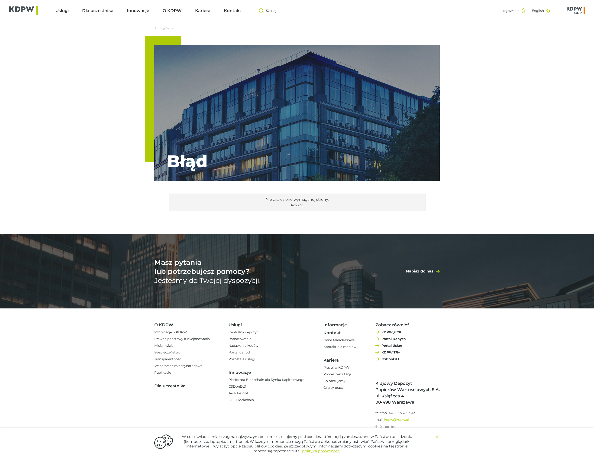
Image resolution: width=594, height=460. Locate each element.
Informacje (335, 324)
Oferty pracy (333, 387)
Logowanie (510, 11)
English (538, 11)
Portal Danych (393, 339)
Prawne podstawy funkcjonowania (182, 339)
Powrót (297, 205)
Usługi (62, 10)
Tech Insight (238, 393)
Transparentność (167, 359)
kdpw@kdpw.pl (396, 420)
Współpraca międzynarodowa (178, 366)
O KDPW (172, 10)
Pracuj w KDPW (336, 367)
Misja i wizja (164, 345)
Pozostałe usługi (242, 359)
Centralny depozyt (243, 332)
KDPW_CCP (391, 332)
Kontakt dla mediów (339, 347)
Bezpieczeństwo (167, 352)
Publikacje (162, 372)
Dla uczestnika (97, 10)
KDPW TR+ (390, 352)
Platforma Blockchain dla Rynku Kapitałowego (266, 380)
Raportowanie (240, 339)
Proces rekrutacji (337, 374)
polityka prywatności (321, 451)
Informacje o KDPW (170, 332)
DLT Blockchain (241, 400)
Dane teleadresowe (339, 340)
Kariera (202, 10)
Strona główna (163, 28)
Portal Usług (391, 345)
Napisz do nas (419, 271)
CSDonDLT (237, 386)
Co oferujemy (334, 381)
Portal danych (240, 352)
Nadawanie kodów (243, 345)
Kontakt (232, 10)
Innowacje (138, 10)
